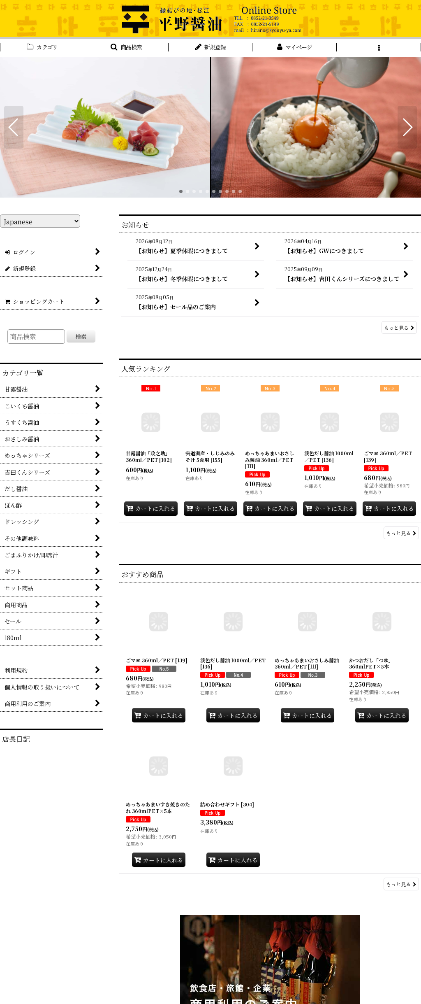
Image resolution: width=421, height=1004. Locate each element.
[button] (126, 48)
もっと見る (396, 327)
